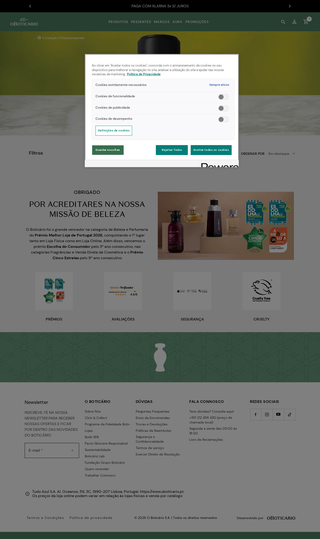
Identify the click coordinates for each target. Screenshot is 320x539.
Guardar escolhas (107, 150)
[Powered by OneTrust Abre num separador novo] (218, 164)
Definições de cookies (114, 130)
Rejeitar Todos (172, 150)
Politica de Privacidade (144, 74)
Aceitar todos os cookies (211, 150)
